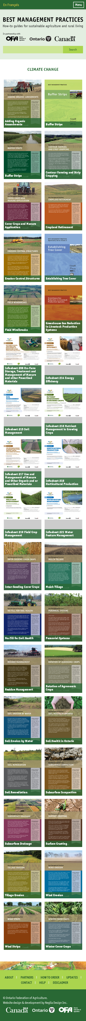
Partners (27, 977)
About (9, 977)
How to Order (50, 977)
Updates (72, 977)
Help (42, 982)
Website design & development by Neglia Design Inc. (35, 1002)
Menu (78, 4)
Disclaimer (60, 982)
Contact (26, 982)
